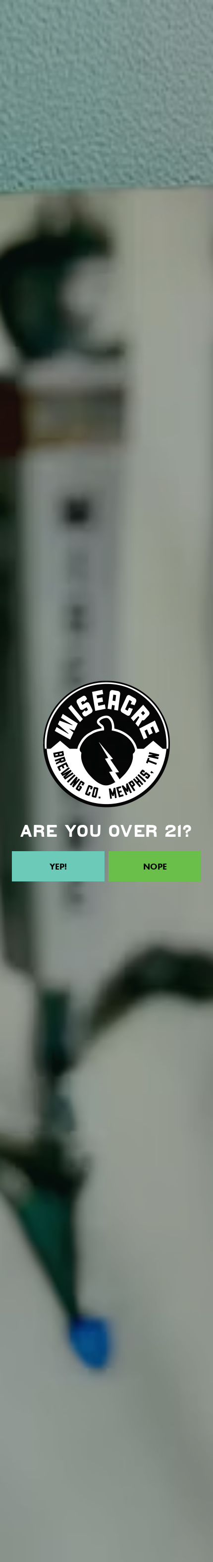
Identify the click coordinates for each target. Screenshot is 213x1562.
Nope (155, 866)
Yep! (58, 866)
